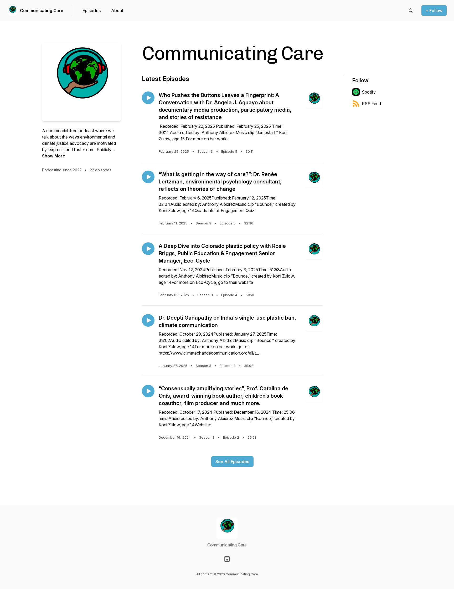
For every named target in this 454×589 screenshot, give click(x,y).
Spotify (369, 92)
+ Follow (434, 10)
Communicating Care (41, 10)
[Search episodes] (411, 10)
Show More (53, 155)
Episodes (91, 10)
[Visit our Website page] (227, 559)
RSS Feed (371, 103)
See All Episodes (232, 461)
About (117, 10)
